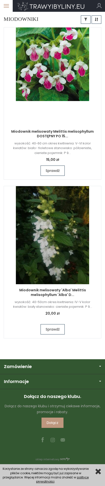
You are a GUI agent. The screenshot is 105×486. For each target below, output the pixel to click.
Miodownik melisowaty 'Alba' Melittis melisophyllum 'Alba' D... (52, 292)
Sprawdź (53, 170)
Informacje (16, 381)
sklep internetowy (47, 459)
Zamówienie (18, 366)
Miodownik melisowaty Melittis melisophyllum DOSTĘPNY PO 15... (52, 134)
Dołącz (52, 422)
